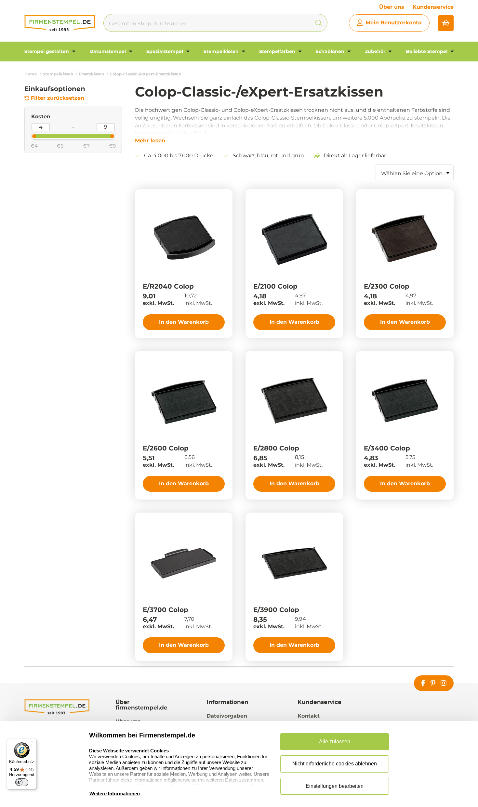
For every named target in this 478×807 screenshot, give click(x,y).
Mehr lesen (150, 141)
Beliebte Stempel (427, 51)
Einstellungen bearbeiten (335, 786)
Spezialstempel (165, 51)
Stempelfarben (278, 51)
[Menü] (33, 743)
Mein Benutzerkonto (393, 23)
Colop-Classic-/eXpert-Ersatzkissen (145, 74)
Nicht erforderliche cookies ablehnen (334, 763)
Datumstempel (108, 51)
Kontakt (309, 716)
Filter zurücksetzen (57, 98)
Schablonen (331, 51)
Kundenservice (433, 7)
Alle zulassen (334, 741)
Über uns (391, 7)
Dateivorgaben (226, 716)
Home (30, 74)
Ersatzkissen (91, 74)
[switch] (21, 782)
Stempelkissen (222, 51)
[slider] (28, 135)
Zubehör (376, 51)
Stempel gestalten (47, 51)
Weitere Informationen (114, 793)
